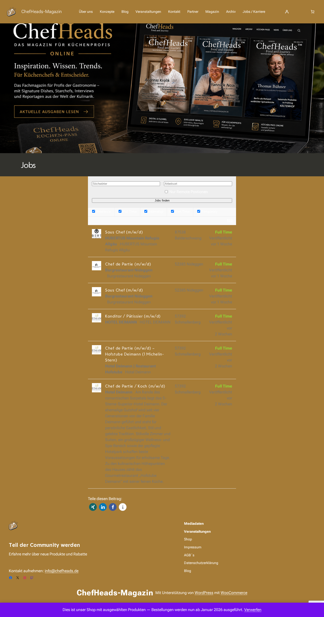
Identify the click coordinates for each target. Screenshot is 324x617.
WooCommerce (234, 592)
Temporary (209, 212)
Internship (155, 212)
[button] (93, 507)
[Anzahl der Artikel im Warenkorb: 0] (312, 11)
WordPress (204, 592)
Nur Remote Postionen (188, 191)
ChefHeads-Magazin (41, 11)
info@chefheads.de (61, 570)
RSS (230, 220)
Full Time (129, 212)
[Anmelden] (286, 11)
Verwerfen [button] (252, 609)
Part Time (182, 212)
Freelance (103, 212)
